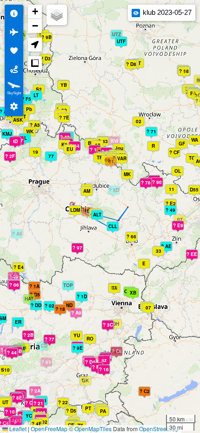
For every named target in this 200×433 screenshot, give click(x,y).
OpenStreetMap (159, 429)
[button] (146, 266)
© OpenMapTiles (90, 429)
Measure (35, 63)
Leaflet (17, 429)
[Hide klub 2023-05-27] (136, 13)
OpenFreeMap (49, 429)
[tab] (14, 14)
